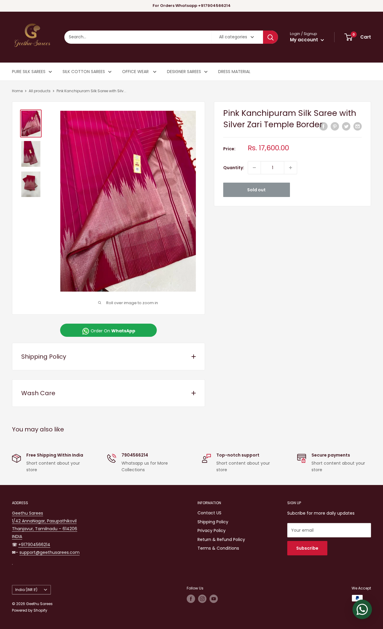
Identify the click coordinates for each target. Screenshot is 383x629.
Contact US (209, 513)
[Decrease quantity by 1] (254, 167)
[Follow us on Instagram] (202, 599)
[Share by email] (357, 126)
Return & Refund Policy (221, 539)
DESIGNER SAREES (184, 72)
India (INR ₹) (26, 589)
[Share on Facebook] (323, 126)
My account (304, 40)
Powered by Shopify (29, 610)
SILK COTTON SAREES (84, 72)
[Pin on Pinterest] (335, 126)
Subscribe (307, 548)
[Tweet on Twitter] (346, 126)
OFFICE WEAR (136, 72)
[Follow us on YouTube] (213, 599)
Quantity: (233, 168)
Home (17, 90)
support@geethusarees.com (49, 552)
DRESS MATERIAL (234, 72)
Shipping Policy (212, 522)
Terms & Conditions (218, 548)
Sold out (256, 190)
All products (40, 90)
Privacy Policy (211, 530)
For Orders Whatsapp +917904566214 (192, 5)
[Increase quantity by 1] (290, 167)
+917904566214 (34, 545)
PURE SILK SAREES (28, 72)
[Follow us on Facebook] (191, 599)
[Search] (270, 37)
